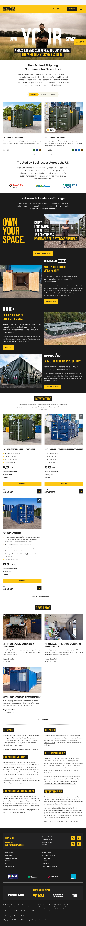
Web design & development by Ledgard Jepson (37, 920)
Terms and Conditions (48, 855)
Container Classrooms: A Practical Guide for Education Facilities (63, 645)
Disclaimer (24, 916)
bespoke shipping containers (12, 798)
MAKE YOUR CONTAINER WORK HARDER (56, 269)
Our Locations (9, 866)
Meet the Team (46, 853)
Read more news (43, 719)
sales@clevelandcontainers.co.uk (15, 845)
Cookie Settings (7, 916)
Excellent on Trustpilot (66, 808)
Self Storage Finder (11, 858)
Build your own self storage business (14, 317)
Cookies (16, 916)
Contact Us (45, 863)
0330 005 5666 (8, 492)
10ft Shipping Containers (13, 137)
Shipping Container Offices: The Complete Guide (21, 697)
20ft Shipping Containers (55, 137)
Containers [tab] (33, 94)
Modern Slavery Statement (50, 866)
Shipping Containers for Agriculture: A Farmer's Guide (18, 645)
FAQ (6, 863)
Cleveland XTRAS (49, 743)
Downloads (8, 855)
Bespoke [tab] (53, 94)
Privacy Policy (46, 858)
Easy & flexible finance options (62, 361)
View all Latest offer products (43, 596)
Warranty (44, 861)
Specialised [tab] (43, 94)
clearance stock (17, 749)
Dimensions (9, 853)
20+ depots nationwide (10, 738)
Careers (7, 861)
